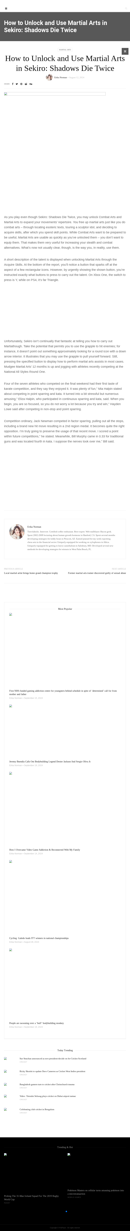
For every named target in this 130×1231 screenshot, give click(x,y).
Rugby (7, 1203)
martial (83, 361)
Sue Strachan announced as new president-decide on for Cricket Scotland (53, 1058)
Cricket (23, 1062)
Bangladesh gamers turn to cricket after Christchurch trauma (47, 1084)
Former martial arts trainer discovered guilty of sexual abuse (97, 573)
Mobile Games (74, 1197)
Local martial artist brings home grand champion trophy (31, 573)
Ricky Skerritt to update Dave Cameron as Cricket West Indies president (52, 1071)
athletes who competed (44, 383)
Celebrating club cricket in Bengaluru (37, 1109)
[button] (61, 1211)
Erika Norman (60, 77)
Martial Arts (65, 50)
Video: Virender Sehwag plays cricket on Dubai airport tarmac (48, 1096)
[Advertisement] (65, 189)
